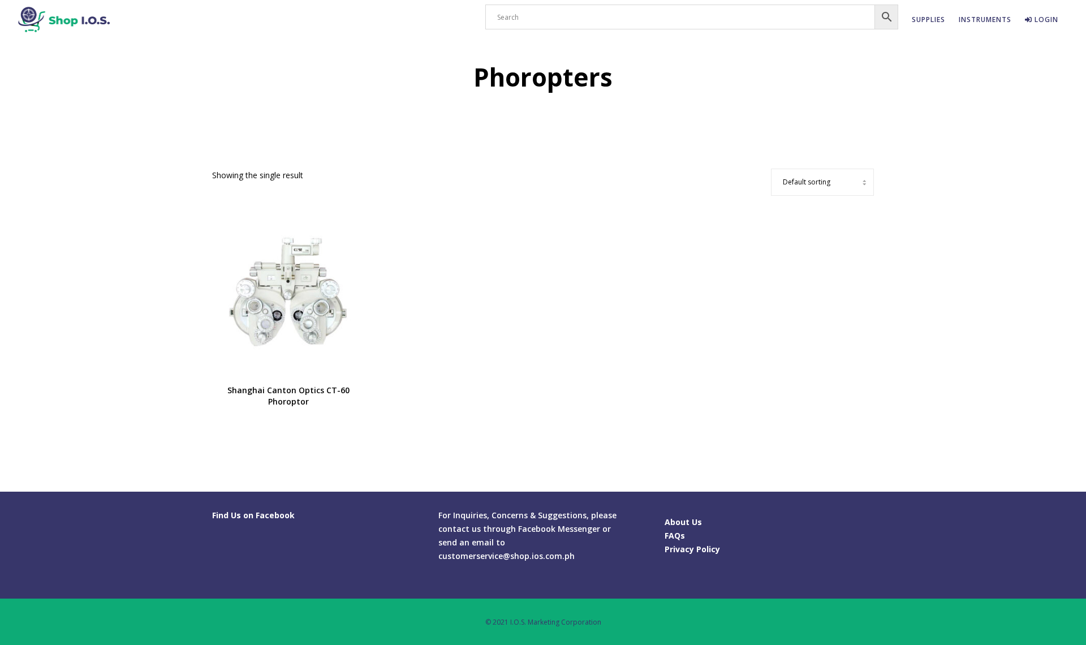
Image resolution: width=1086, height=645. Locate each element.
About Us (683, 522)
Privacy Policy (692, 549)
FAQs (675, 535)
